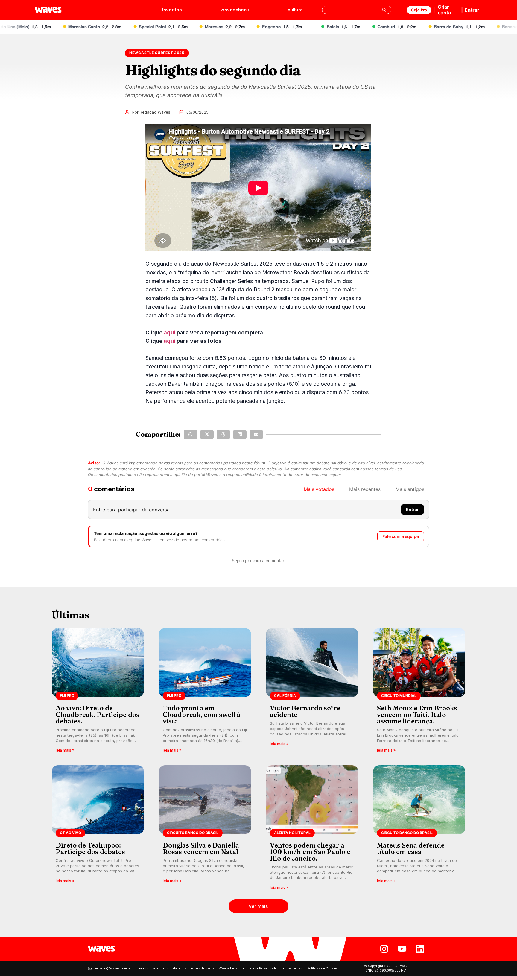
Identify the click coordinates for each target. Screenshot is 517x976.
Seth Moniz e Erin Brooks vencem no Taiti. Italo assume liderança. (417, 714)
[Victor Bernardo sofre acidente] (312, 692)
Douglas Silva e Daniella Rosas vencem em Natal (201, 848)
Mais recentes (365, 489)
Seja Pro (419, 9)
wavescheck (235, 10)
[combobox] (356, 10)
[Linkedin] (420, 949)
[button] (190, 434)
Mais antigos (410, 489)
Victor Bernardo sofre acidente (305, 711)
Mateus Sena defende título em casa (411, 848)
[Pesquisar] (384, 10)
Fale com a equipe (400, 536)
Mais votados (319, 489)
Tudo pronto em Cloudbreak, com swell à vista (202, 714)
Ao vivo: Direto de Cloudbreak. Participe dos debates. (97, 714)
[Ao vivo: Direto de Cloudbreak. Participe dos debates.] (98, 692)
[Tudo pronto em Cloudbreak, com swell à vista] (205, 692)
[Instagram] (384, 949)
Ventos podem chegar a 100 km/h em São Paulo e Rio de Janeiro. (310, 851)
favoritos (172, 10)
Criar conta (444, 10)
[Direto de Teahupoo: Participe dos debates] (98, 829)
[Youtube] (402, 949)
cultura (295, 10)
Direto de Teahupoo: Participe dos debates (90, 848)
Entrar (472, 10)
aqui (169, 332)
